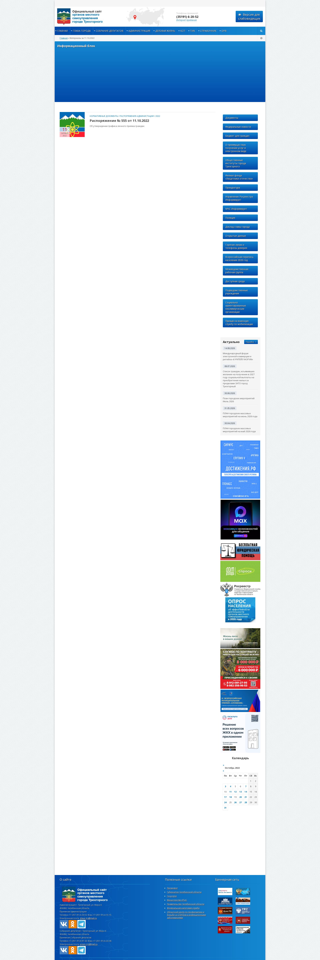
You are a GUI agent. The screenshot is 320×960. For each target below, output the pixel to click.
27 (240, 802)
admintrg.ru (88, 16)
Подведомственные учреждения (236, 292)
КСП (182, 30)
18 (230, 797)
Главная (62, 30)
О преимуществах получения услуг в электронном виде (235, 148)
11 (230, 791)
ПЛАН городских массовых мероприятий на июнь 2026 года (240, 415)
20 (240, 797)
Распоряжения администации (137, 116)
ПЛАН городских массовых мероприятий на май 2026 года (239, 430)
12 (235, 791)
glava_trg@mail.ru (88, 918)
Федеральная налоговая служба (183, 908)
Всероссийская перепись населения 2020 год (239, 258)
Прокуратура (232, 187)
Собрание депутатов (109, 30)
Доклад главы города (237, 226)
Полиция (230, 217)
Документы (231, 117)
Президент (172, 888)
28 (245, 802)
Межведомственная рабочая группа (236, 271)
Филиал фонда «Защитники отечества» (239, 177)
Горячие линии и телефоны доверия (236, 246)
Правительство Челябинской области (185, 904)
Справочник (208, 30)
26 (235, 802)
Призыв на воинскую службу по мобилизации (239, 322)
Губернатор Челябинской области (184, 892)
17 (225, 797)
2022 (158, 116)
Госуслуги (172, 896)
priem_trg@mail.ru (89, 944)
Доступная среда (235, 281)
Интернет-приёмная (186, 20)
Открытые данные (235, 235)
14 (245, 791)
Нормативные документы (104, 116)
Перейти (250, 342)
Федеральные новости (238, 126)
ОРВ (224, 30)
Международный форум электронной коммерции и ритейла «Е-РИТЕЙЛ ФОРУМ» (238, 356)
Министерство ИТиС (177, 900)
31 (225, 807)
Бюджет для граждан (237, 135)
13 (240, 791)
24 (225, 802)
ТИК (192, 30)
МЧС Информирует (236, 208)
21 (245, 797)
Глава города (82, 30)
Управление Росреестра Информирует (239, 198)
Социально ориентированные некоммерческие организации (235, 307)
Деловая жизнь (165, 30)
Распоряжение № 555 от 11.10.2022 (119, 120)
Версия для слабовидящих (249, 16)
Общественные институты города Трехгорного (235, 163)
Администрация (139, 30)
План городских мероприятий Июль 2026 (238, 400)
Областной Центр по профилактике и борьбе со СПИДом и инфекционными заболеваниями (186, 915)
